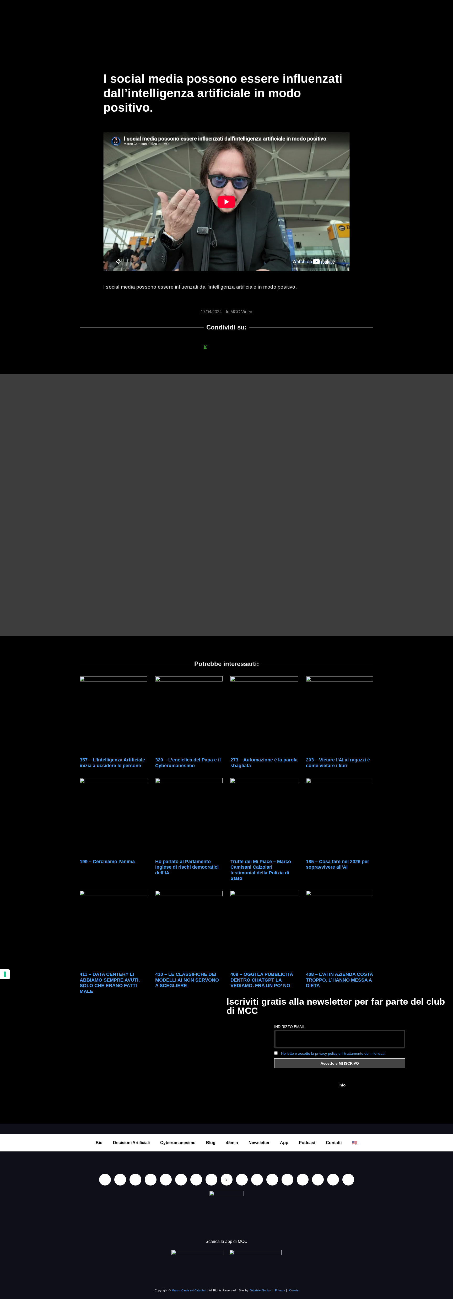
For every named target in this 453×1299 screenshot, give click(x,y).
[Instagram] (151, 1180)
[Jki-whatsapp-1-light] (227, 1180)
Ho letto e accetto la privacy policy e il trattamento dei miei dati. (333, 1053)
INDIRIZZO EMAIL (289, 1027)
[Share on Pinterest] (262, 346)
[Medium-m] (348, 1180)
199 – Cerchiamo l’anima (107, 861)
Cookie (293, 1290)
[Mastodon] (303, 1180)
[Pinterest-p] (287, 1180)
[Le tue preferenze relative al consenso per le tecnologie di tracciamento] (5, 974)
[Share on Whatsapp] (205, 346)
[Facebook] (135, 1180)
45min (232, 1142)
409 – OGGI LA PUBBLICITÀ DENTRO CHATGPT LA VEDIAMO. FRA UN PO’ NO (261, 980)
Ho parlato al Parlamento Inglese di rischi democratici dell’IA (187, 867)
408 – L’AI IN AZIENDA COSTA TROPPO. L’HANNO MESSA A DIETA (339, 980)
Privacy (280, 1290)
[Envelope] (257, 1180)
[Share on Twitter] (233, 346)
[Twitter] (318, 1180)
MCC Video (241, 312)
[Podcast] (272, 1180)
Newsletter (259, 1142)
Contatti (334, 1142)
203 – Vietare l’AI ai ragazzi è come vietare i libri (338, 762)
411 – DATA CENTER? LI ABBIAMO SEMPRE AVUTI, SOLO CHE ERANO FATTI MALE (110, 983)
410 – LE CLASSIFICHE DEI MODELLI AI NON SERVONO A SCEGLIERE (187, 980)
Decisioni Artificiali (131, 1142)
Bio (99, 1142)
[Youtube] (120, 1180)
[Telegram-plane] (211, 1180)
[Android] (196, 1180)
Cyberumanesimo (178, 1142)
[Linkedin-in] (105, 1180)
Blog (210, 1142)
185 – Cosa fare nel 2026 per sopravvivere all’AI (337, 864)
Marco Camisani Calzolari (189, 1290)
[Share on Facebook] (191, 346)
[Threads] (333, 1180)
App (284, 1142)
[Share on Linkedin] (219, 346)
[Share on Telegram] (247, 346)
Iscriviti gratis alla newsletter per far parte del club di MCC (335, 1006)
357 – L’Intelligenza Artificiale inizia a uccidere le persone (112, 762)
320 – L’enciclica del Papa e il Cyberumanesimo (188, 762)
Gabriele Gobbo (260, 1290)
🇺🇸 (354, 1142)
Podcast (307, 1142)
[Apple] (181, 1180)
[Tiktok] (166, 1180)
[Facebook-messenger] (242, 1180)
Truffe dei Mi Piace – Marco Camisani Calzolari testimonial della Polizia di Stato (260, 870)
